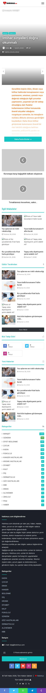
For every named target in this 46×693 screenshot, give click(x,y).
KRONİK (5, 601)
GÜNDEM (7, 438)
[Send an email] (10, 48)
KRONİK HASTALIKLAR (12, 461)
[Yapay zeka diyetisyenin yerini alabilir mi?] (34, 243)
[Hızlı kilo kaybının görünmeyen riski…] (8, 320)
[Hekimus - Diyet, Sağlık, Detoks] (10, 3)
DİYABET (6, 465)
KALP (5, 469)
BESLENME (6, 593)
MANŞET (16, 10)
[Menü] (42, 3)
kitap (5, 501)
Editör (8, 48)
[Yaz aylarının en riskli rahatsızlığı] (12, 220)
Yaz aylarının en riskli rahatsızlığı (30, 271)
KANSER (5, 590)
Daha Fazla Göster (22, 139)
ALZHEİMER (8, 493)
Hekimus (40, 676)
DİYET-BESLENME (10, 442)
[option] (23, 71)
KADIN (5, 449)
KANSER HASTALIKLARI (12, 457)
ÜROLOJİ (6, 497)
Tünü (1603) (23, 330)
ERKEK (6, 489)
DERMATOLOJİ (9, 477)
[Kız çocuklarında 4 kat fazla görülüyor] (12, 243)
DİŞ (4, 473)
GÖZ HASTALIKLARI (11, 481)
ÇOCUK (6, 446)
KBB (5, 485)
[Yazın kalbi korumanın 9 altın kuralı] (34, 220)
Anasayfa (7, 10)
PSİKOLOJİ (12, 33)
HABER (6, 505)
